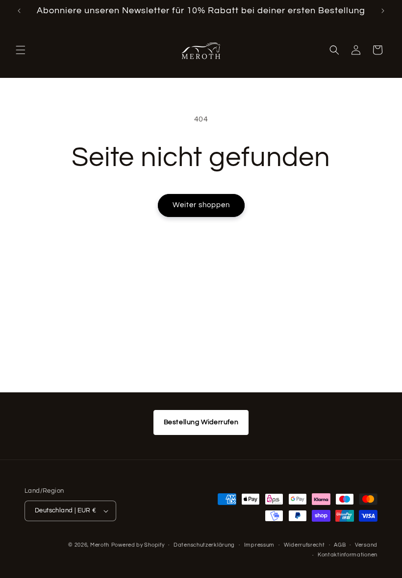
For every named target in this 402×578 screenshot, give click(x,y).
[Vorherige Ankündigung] (19, 11)
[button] (20, 50)
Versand (366, 545)
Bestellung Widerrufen (201, 422)
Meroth (99, 545)
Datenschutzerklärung (204, 545)
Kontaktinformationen (347, 554)
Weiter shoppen (201, 205)
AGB (340, 545)
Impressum (259, 545)
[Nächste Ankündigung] (383, 11)
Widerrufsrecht (304, 545)
